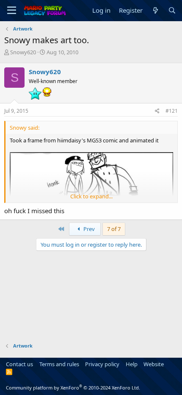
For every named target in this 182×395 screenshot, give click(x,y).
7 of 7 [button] (114, 229)
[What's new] (155, 10)
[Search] (172, 10)
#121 (171, 110)
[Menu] (12, 10)
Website (153, 364)
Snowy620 (23, 52)
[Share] (157, 111)
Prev (88, 229)
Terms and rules (59, 364)
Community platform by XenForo (73, 387)
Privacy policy (102, 364)
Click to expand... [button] (91, 196)
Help (132, 364)
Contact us (19, 364)
